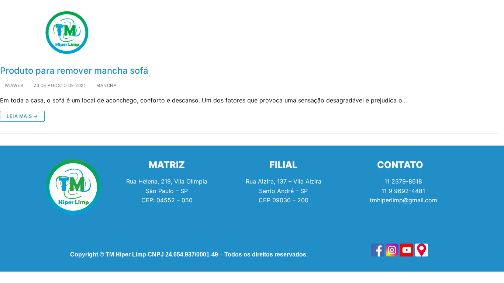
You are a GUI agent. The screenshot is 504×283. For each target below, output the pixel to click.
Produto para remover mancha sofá (74, 70)
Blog (327, 32)
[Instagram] (425, 32)
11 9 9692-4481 (403, 191)
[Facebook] (405, 32)
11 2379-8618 (403, 181)
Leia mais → (22, 116)
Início (114, 32)
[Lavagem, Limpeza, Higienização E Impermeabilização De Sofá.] (377, 250)
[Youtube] (445, 32)
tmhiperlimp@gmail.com (403, 200)
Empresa (283, 32)
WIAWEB (13, 85)
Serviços (155, 32)
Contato (365, 32)
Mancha (106, 85)
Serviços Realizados (221, 32)
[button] (157, 32)
